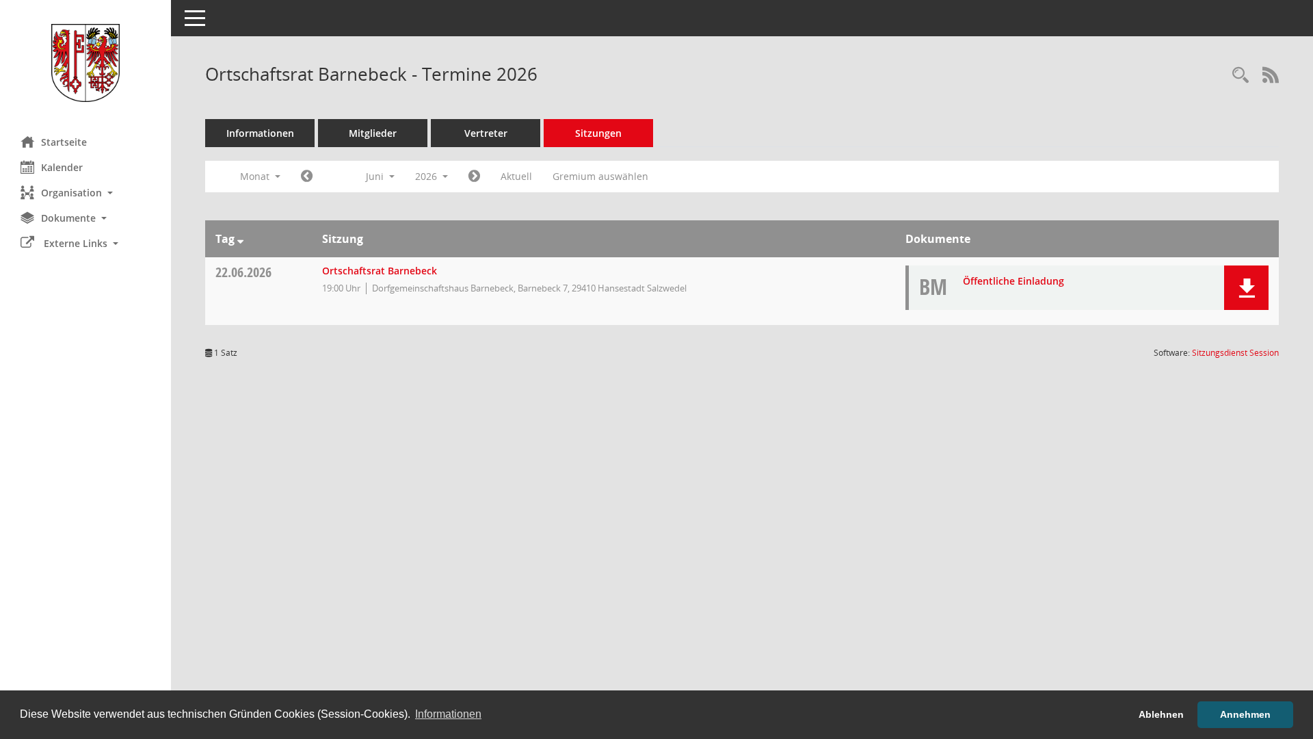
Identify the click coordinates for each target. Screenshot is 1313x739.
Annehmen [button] (1245, 714)
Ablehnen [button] (1161, 714)
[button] (85, 192)
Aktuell (516, 176)
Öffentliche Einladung (1013, 280)
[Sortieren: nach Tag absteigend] (240, 238)
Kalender (62, 167)
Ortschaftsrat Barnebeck (379, 270)
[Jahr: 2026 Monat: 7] (474, 176)
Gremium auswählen (600, 176)
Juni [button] (376, 176)
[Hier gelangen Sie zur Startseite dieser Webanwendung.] (85, 63)
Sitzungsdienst (1235, 353)
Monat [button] (256, 176)
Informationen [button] (448, 714)
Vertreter (485, 133)
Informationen (260, 133)
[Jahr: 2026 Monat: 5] (307, 176)
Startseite (64, 141)
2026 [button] (427, 176)
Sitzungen (598, 133)
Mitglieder (373, 133)
